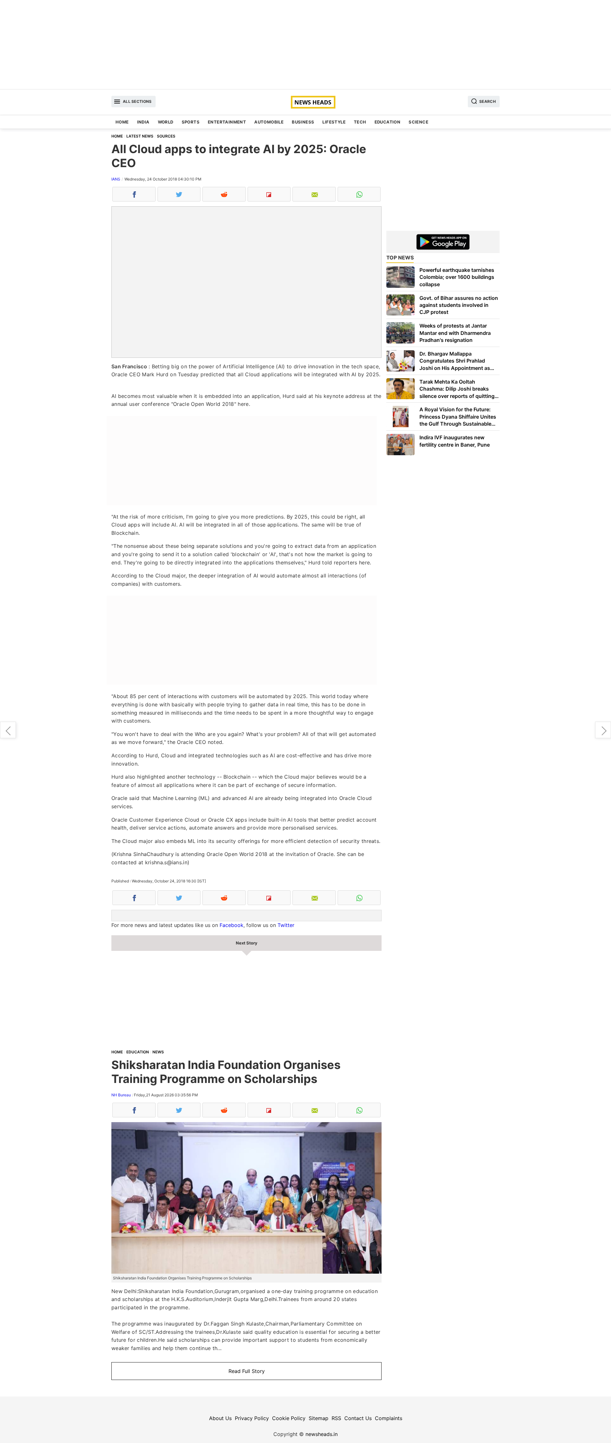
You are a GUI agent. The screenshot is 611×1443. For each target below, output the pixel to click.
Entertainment (227, 121)
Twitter (285, 925)
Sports (191, 121)
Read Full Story (246, 1371)
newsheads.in (322, 1434)
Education (388, 121)
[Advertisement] (305, 44)
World (165, 121)
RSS (336, 1418)
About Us (220, 1418)
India (143, 121)
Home (122, 121)
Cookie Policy (289, 1418)
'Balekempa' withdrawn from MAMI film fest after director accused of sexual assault (603, 730)
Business (303, 121)
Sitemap (318, 1418)
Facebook (231, 925)
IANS (115, 179)
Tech (360, 121)
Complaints (388, 1418)
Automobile (269, 121)
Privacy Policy (252, 1418)
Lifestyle (334, 121)
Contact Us (358, 1418)
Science (418, 121)
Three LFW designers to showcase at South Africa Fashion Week (8, 730)
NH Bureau (121, 1095)
